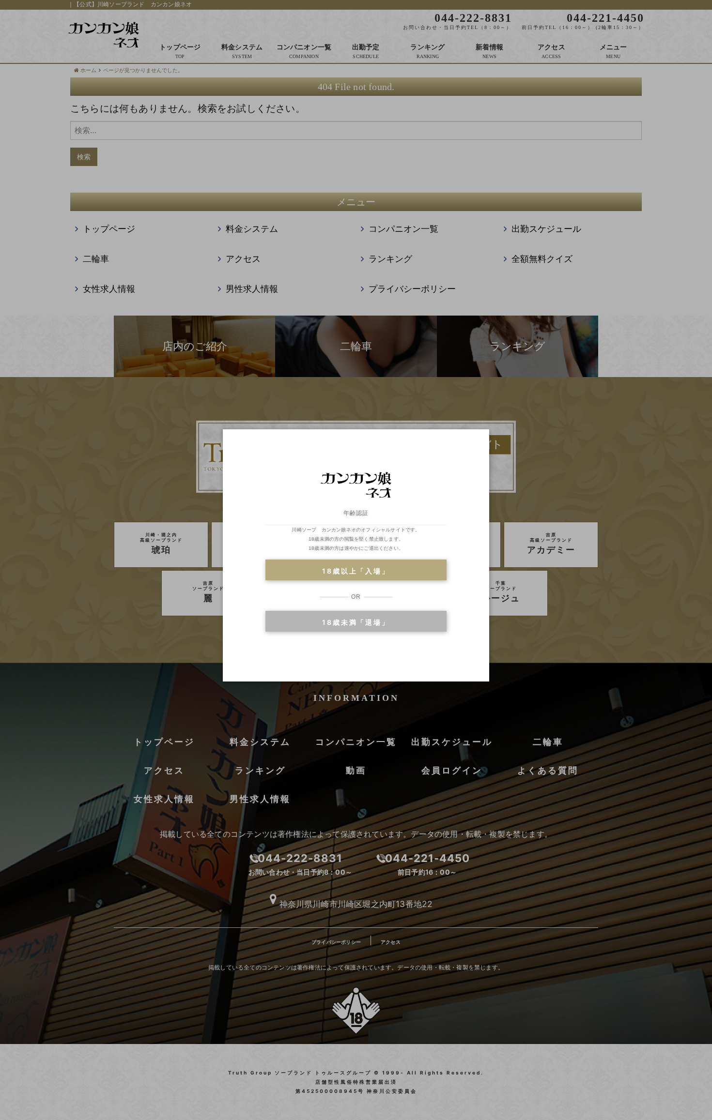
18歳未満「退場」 (355, 622)
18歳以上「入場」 (355, 571)
